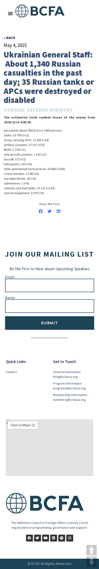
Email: (10, 277)
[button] (10, 13)
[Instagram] (69, 538)
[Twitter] (37, 538)
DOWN (91, 561)
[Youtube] (45, 538)
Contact (11, 372)
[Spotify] (61, 538)
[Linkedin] (53, 538)
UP (91, 550)
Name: (10, 297)
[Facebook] (29, 538)
